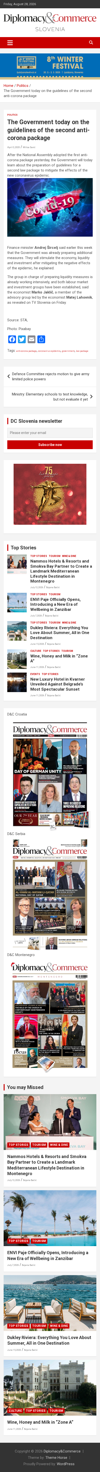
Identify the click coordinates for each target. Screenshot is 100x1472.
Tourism (54, 556)
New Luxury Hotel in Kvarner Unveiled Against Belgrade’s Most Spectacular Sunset (57, 684)
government (68, 351)
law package (82, 351)
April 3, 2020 (13, 147)
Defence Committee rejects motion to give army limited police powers (50, 376)
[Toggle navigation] (10, 42)
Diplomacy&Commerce (62, 1451)
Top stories (38, 556)
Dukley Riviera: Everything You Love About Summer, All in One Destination (59, 632)
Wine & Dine (69, 556)
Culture (35, 651)
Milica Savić (29, 147)
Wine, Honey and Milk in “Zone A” (40, 1422)
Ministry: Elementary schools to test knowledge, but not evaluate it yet (50, 397)
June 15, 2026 (37, 644)
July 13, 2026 (36, 587)
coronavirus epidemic (49, 351)
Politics (12, 115)
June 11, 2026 (37, 667)
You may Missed (25, 1087)
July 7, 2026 (36, 616)
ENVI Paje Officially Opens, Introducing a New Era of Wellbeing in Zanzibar (55, 604)
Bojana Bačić (53, 587)
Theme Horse (56, 1457)
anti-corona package (26, 351)
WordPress (66, 1464)
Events (35, 674)
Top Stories (23, 548)
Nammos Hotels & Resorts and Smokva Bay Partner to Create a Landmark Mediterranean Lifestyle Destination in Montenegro (61, 571)
